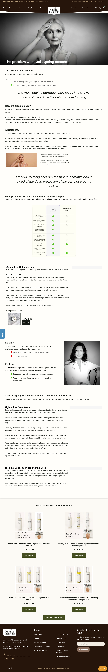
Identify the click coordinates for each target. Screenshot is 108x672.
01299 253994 (101, 1)
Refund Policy (60, 642)
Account (78, 8)
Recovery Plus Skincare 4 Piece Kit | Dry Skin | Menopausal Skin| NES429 (79, 599)
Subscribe (83, 649)
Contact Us (38, 635)
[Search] (96, 9)
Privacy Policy (60, 646)
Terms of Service (62, 634)
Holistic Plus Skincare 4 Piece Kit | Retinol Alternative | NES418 (29, 545)
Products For (7, 8)
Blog (72, 8)
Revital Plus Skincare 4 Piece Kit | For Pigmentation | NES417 (29, 599)
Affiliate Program (40, 643)
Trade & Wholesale (40, 651)
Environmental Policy (63, 657)
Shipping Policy (61, 638)
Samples (39, 8)
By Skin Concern (20, 8)
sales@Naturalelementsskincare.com (82, 1)
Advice (65, 8)
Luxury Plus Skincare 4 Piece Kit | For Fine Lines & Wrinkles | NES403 (78, 545)
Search (36, 639)
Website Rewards (87, 8)
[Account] (100, 8)
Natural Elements (49, 668)
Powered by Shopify (63, 668)
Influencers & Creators (42, 647)
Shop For (30, 8)
